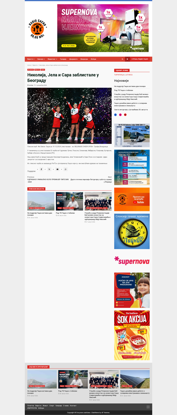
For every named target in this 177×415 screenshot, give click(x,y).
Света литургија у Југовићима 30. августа (131, 110)
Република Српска (97, 208)
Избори (93, 59)
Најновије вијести (39, 208)
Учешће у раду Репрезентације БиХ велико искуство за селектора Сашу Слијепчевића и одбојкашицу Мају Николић (98, 201)
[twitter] (49, 169)
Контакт (73, 406)
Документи (73, 59)
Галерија (63, 59)
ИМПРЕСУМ (32, 408)
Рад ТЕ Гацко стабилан (69, 201)
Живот (45, 406)
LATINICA (128, 75)
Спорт (105, 208)
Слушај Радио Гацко (140, 59)
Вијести (30, 59)
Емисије (40, 59)
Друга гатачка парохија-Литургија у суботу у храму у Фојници (91, 179)
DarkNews (95, 413)
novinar (31, 85)
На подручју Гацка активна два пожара (40, 201)
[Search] (122, 59)
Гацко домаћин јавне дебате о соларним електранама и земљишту (135, 379)
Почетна (30, 406)
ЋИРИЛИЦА (119, 75)
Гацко (42, 69)
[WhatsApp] (66, 169)
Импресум (84, 59)
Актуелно (30, 69)
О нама (66, 406)
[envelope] (57, 169)
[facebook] (41, 169)
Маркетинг (52, 59)
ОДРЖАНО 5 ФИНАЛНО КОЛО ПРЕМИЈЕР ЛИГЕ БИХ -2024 (48, 179)
